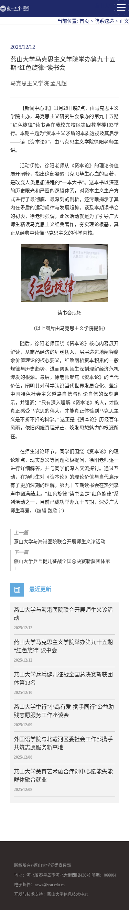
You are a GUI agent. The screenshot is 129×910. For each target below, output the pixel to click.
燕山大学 (104, 6)
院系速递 (104, 21)
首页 (84, 21)
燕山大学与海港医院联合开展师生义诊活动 (59, 537)
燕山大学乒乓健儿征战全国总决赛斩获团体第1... (62, 560)
